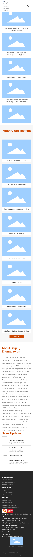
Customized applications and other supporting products (16, 101)
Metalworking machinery (16, 307)
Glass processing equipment (16, 160)
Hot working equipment (16, 258)
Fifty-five (13, 527)
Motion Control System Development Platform (16, 54)
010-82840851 (6, 527)
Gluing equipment (16, 282)
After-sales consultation (8, 482)
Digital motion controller (16, 77)
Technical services (7, 479)
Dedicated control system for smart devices (16, 29)
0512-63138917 (6, 518)
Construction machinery (16, 185)
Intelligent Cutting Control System (16, 331)
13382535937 (22, 518)
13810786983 (20, 527)
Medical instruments (16, 233)
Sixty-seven (15, 518)
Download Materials (7, 484)
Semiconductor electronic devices (16, 209)
